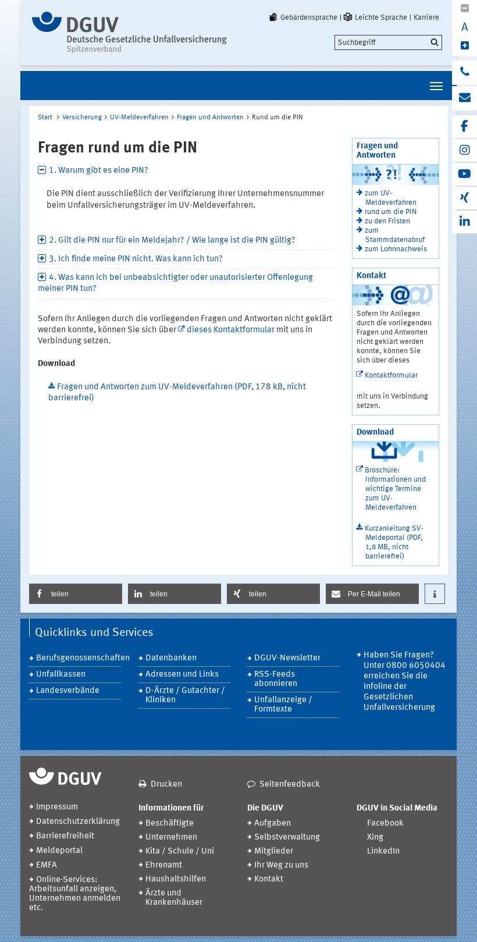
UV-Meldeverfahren (139, 117)
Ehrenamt (163, 865)
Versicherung (82, 117)
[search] (388, 42)
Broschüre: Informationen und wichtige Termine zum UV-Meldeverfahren (395, 489)
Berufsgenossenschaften (78, 658)
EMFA (46, 865)
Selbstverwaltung (287, 837)
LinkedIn (383, 851)
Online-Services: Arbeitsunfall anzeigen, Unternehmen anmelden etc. (74, 894)
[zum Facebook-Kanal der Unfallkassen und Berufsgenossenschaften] (464, 126)
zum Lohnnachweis (396, 249)
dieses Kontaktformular (231, 330)
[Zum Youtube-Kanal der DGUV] (464, 174)
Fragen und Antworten (210, 117)
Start (45, 117)
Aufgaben (272, 823)
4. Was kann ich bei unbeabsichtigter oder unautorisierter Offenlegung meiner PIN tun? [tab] (175, 283)
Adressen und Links (182, 674)
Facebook (385, 823)
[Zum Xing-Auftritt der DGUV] (464, 198)
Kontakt (268, 879)
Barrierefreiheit (65, 836)
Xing (375, 837)
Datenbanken (171, 658)
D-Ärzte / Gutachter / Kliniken (185, 696)
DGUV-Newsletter (287, 658)
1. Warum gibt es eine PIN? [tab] (98, 170)
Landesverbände (67, 691)
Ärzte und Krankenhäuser (173, 898)
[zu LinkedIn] (464, 222)
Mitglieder (273, 851)
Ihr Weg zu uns (281, 865)
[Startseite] (129, 33)
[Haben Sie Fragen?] (464, 73)
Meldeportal (59, 851)
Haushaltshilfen (175, 879)
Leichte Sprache (381, 17)
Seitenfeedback (289, 784)
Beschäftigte (169, 823)
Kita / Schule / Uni (179, 851)
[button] (75, 594)
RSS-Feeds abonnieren (275, 679)
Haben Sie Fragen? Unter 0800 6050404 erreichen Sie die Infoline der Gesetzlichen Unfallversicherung (405, 681)
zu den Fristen (387, 221)
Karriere (426, 17)
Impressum (57, 807)
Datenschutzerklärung (78, 821)
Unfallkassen (61, 674)
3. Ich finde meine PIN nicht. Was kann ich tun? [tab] (136, 259)
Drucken (166, 784)
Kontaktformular (391, 375)
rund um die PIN (391, 212)
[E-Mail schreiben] (464, 98)
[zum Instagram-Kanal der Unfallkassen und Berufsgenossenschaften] (464, 150)
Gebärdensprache (308, 17)
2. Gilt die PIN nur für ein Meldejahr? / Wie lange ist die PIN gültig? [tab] (172, 240)
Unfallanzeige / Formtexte (283, 705)
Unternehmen (171, 837)
